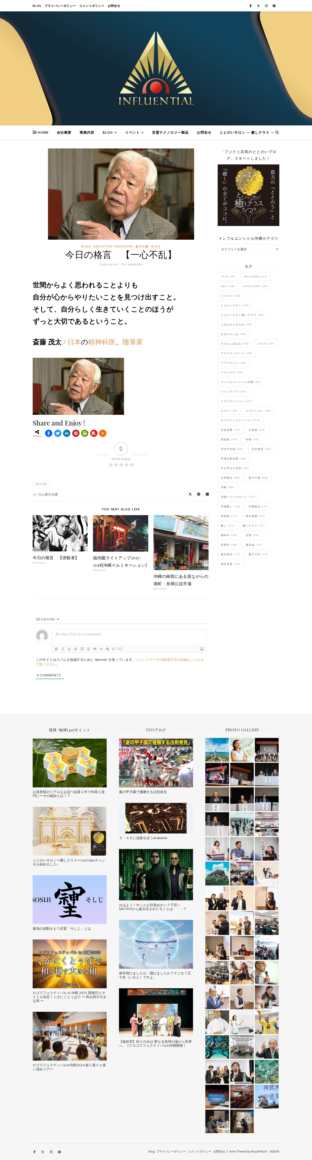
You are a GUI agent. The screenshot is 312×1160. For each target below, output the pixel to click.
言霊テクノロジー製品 (170, 132)
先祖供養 (230, 429)
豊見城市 (230, 554)
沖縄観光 (258, 506)
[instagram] (266, 6)
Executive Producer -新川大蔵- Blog (127, 246)
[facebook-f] (251, 6)
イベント (132, 132)
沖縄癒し (230, 506)
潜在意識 (255, 516)
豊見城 (254, 544)
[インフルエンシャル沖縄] (156, 68)
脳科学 (229, 535)
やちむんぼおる (235, 343)
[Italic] (63, 649)
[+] (119, 648)
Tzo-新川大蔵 (48, 494)
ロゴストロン (258, 410)
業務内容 (87, 132)
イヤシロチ (232, 372)
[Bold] (56, 649)
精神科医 (102, 341)
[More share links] (102, 433)
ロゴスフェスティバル (240, 420)
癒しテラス (254, 525)
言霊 (252, 535)
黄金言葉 (230, 564)
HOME (43, 132)
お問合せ (114, 6)
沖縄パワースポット (238, 496)
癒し (227, 525)
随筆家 (132, 341)
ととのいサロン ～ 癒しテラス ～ (247, 132)
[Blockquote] (95, 649)
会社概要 (64, 132)
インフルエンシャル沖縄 (241, 382)
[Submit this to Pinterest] (75, 433)
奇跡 (252, 439)
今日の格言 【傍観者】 (56, 557)
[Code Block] (101, 649)
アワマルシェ (233, 362)
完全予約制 (232, 449)
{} (113, 648)
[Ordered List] (82, 649)
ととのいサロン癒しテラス (242, 315)
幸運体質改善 (233, 458)
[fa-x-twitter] (258, 6)
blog (37, 6)
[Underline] (69, 649)
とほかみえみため (236, 324)
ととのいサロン (235, 305)
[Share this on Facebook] (48, 433)
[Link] (107, 649)
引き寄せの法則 (235, 468)
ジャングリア (233, 391)
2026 (228, 276)
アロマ (266, 343)
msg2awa (255, 276)
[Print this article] (84, 433)
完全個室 (261, 449)
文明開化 (230, 477)
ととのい (230, 295)
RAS (228, 286)
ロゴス (229, 410)
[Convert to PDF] (94, 433)
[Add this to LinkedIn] (66, 433)
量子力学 (258, 554)
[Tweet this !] (57, 433)
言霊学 (229, 544)
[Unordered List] (88, 649)
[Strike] (75, 649)
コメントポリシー (91, 6)
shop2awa (255, 286)
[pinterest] (274, 6)
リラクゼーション (236, 401)
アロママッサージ (236, 353)
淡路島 (229, 516)
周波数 (229, 439)
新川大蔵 (41, 484)
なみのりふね (233, 334)
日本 (74, 341)
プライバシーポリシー (60, 6)
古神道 (257, 429)
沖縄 (227, 487)
